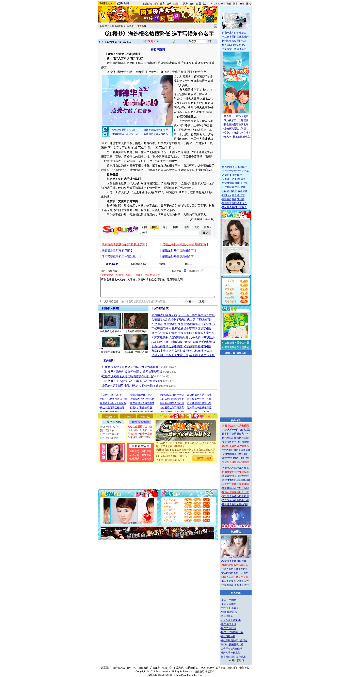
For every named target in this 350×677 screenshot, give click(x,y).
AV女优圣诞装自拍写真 (233, 560)
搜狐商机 (241, 353)
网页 (154, 227)
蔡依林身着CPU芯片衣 (234, 207)
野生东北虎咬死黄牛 (164, 333)
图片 (175, 227)
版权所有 (210, 671)
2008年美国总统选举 (232, 632)
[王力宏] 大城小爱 (109, 434)
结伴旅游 (227, 203)
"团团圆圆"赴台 (229, 612)
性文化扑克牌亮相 (111, 352)
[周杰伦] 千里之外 (109, 426)
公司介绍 (221, 667)
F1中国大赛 (228, 187)
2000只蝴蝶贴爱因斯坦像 (200, 341)
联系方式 (179, 667)
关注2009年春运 (230, 608)
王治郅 (244, 183)
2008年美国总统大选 (232, 644)
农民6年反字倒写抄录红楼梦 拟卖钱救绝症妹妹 (131, 385)
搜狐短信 (110, 416)
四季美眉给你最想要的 (237, 347)
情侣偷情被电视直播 (136, 331)
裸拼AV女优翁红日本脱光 (235, 458)
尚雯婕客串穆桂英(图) (197, 346)
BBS (242, 3)
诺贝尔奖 (227, 175)
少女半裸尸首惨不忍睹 (136, 352)
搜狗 (249, 3)
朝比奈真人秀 (241, 581)
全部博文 (244, 667)
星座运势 (134, 451)
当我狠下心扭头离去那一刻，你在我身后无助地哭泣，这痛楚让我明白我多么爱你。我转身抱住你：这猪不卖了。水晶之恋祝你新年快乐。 (186, 449)
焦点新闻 (227, 166)
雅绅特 (240, 199)
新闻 (144, 227)
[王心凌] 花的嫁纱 (109, 437)
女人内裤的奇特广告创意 (234, 573)
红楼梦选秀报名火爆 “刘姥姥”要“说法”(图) (128, 376)
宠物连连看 (227, 585)
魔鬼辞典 (146, 455)
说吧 (197, 227)
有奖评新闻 (158, 49)
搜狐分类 (230, 353)
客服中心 (167, 667)
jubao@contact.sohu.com (188, 675)
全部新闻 (232, 667)
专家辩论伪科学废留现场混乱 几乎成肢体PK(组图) (183, 337)
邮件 (229, 3)
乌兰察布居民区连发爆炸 (235, 36)
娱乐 (168, 3)
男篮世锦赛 (228, 183)
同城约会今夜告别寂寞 (140, 433)
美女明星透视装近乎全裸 (235, 500)
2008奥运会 (238, 179)
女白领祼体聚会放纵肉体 (167, 346)
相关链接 (108, 360)
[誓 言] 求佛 (107, 430)
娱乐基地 (236, 531)
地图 (186, 227)
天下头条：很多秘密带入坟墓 (196, 315)
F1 (247, 179)
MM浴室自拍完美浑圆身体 (236, 449)
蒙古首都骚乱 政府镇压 (233, 656)
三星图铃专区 (112, 422)
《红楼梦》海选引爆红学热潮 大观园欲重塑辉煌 (132, 371)
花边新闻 (134, 455)
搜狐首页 (147, 3)
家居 (198, 3)
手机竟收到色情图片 (111, 331)
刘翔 (237, 187)
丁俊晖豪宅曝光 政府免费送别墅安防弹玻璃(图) (181, 328)
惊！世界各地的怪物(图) (235, 504)
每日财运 (146, 451)
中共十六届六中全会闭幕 (235, 171)
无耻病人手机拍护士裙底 (235, 496)
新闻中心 (104, 26)
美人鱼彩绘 (227, 581)
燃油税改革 (227, 616)
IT (180, 3)
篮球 (243, 187)
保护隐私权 (192, 667)
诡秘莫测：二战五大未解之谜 (170, 355)
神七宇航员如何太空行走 (234, 640)
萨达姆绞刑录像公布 (164, 315)
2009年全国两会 (230, 600)
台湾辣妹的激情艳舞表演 (235, 437)
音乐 (165, 227)
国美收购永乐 (239, 203)
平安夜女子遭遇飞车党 (234, 48)
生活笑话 (146, 458)
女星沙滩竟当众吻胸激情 (235, 441)
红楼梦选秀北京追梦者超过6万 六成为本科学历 (131, 367)
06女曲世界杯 (229, 191)
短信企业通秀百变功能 (140, 426)
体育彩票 (242, 191)
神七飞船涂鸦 (228, 636)
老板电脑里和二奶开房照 (235, 488)
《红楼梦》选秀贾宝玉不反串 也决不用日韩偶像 (132, 381)
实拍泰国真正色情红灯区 (235, 454)
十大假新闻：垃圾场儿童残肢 (196, 333)
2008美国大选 (228, 624)
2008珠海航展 (228, 628)
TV (210, 3)
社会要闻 (129, 26)
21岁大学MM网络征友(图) (236, 429)
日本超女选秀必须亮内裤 (235, 433)
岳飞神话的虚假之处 (202, 355)
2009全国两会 (228, 604)
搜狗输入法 (119, 667)
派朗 (224, 195)
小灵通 (128, 416)
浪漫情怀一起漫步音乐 (140, 430)
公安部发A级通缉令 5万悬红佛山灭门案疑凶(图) (182, 319)
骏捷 (234, 199)
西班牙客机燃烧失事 (232, 648)
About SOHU (207, 667)
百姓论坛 (236, 420)
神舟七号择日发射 (230, 652)
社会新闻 (117, 26)
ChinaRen (219, 3)
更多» (207, 227)
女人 (205, 3)
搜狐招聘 (143, 667)
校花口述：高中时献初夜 (167, 341)
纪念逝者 (157, 324)
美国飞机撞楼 (239, 166)
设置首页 (106, 667)
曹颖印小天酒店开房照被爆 (169, 350)
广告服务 (155, 667)
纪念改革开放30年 (231, 620)
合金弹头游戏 (241, 585)
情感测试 (134, 458)
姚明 (237, 183)
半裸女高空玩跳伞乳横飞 (235, 468)
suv (229, 195)
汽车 (185, 3)
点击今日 (236, 9)
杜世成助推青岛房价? (233, 44)
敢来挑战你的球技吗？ (140, 437)
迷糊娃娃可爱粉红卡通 (237, 342)
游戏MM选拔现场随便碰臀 (236, 480)
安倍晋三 (227, 179)
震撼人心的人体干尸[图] (234, 569)
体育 (162, 3)
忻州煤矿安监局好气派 (234, 40)
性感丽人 (145, 416)
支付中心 (132, 667)
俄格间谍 (237, 175)
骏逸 (234, 195)
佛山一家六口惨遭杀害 (234, 32)
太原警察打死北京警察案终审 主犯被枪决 (190, 324)
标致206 (226, 199)
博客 (235, 3)
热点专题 (236, 592)
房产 (192, 3)
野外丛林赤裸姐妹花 (199, 350)
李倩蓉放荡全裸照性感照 (235, 476)
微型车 (241, 195)
